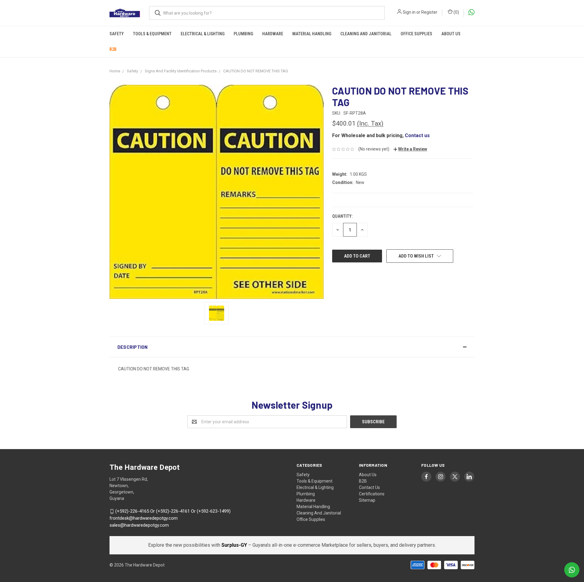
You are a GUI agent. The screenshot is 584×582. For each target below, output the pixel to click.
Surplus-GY (234, 545)
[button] (291, 347)
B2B (112, 49)
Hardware (272, 33)
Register (429, 12)
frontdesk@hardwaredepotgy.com (143, 518)
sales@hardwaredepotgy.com (139, 525)
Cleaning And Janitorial (365, 33)
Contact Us (369, 487)
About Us (451, 33)
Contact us (417, 135)
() (456, 12)
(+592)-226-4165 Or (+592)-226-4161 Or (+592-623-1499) (173, 511)
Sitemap (367, 500)
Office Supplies (416, 33)
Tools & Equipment (152, 33)
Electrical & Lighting (202, 33)
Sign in (409, 12)
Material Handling (311, 33)
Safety (116, 33)
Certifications (371, 493)
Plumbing (243, 33)
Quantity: (342, 216)
